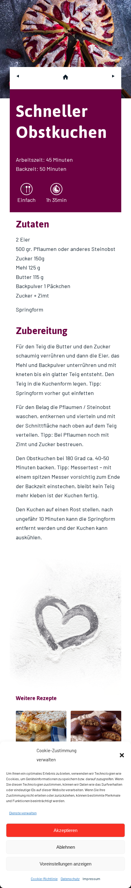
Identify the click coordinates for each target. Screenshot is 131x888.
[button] (122, 755)
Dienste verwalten (23, 813)
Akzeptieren (65, 830)
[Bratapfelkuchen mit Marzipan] (41, 729)
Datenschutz (70, 878)
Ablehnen (65, 847)
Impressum (91, 878)
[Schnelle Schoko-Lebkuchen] (96, 729)
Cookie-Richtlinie (44, 878)
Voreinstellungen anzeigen (65, 863)
